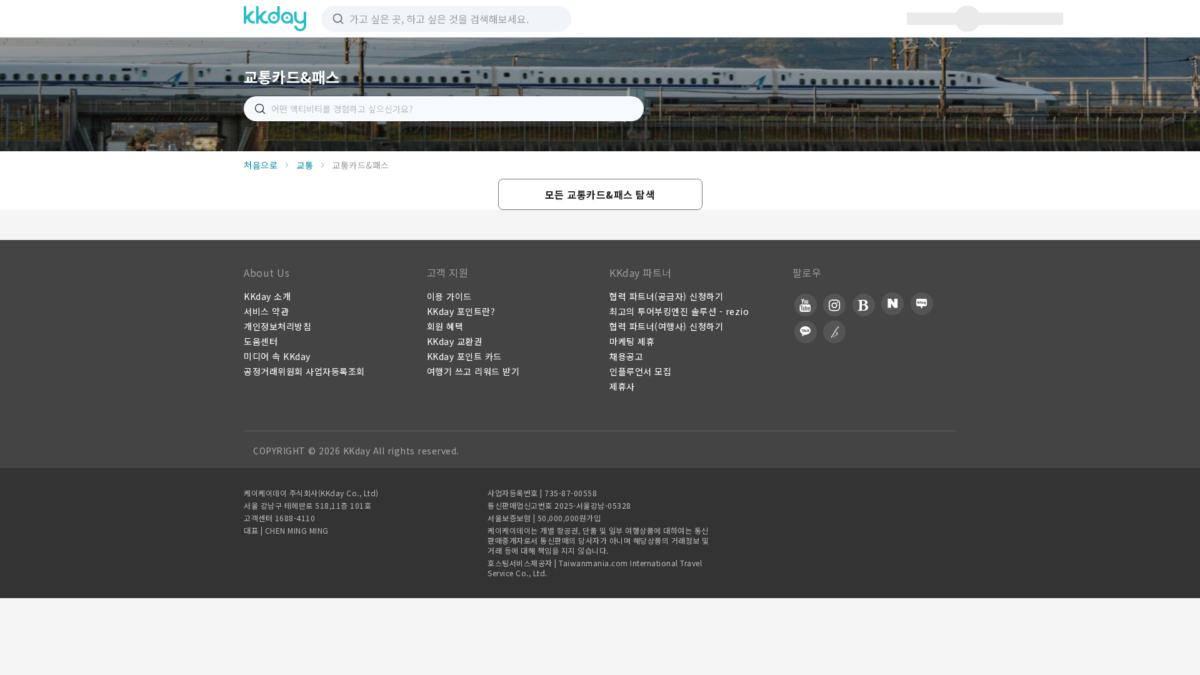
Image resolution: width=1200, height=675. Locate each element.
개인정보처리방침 (277, 326)
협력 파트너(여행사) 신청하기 (666, 326)
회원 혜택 (445, 326)
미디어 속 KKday (277, 356)
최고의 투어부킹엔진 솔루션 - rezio (679, 311)
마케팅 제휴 (631, 341)
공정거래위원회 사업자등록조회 (304, 371)
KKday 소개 (267, 296)
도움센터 (261, 341)
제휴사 (622, 386)
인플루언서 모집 (640, 371)
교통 (304, 165)
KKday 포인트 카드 (464, 356)
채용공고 (626, 356)
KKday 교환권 (454, 341)
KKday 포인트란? (461, 311)
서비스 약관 (266, 311)
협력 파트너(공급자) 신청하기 (666, 296)
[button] (600, 194)
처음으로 (261, 165)
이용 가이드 (449, 296)
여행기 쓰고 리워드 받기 (473, 371)
